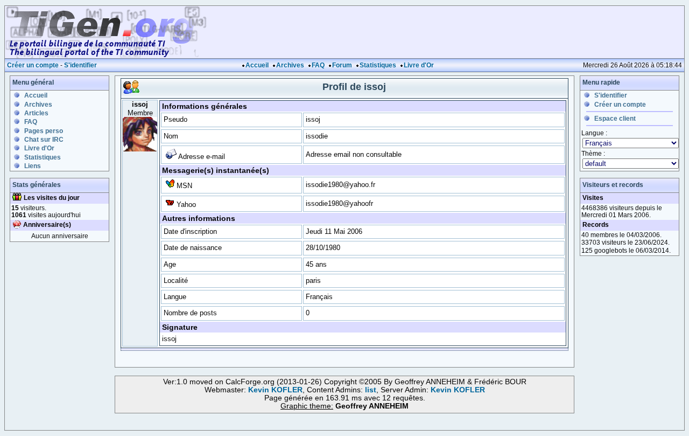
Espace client (615, 118)
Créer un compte (33, 65)
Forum (342, 65)
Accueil (257, 65)
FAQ (318, 65)
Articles (36, 113)
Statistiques (378, 65)
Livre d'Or (419, 65)
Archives (290, 65)
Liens (32, 166)
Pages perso (43, 131)
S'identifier (80, 65)
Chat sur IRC (44, 139)
